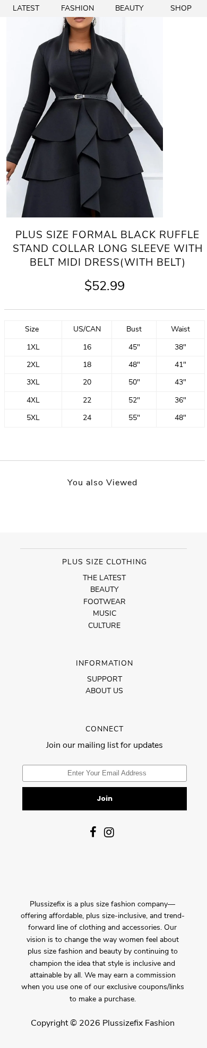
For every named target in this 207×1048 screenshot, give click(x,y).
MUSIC (104, 613)
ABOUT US (104, 691)
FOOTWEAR (104, 602)
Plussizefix (122, 1023)
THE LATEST (104, 578)
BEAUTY (129, 8)
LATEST (26, 8)
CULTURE (104, 626)
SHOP (181, 8)
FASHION (77, 8)
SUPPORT (104, 679)
